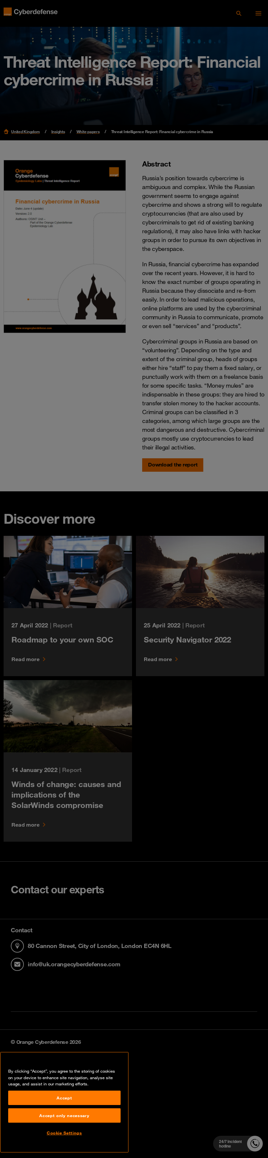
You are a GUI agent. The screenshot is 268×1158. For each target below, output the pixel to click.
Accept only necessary (64, 1115)
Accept (64, 1097)
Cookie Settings (64, 1132)
